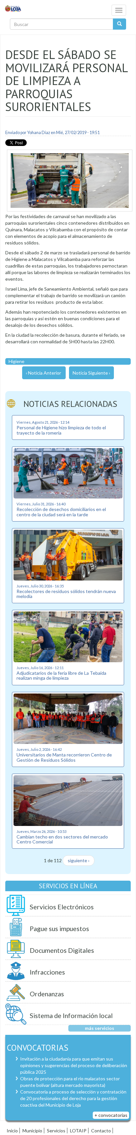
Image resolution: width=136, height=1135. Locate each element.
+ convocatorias (110, 1115)
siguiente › (78, 860)
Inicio (12, 1130)
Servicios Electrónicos (62, 907)
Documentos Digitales (62, 950)
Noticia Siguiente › (91, 373)
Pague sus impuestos (59, 928)
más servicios (99, 1028)
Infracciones (47, 972)
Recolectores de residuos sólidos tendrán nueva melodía (66, 593)
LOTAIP (78, 1130)
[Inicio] (13, 8)
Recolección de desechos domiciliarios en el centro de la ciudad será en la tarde (61, 511)
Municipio (32, 1130)
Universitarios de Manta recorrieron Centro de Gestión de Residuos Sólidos (64, 757)
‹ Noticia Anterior (43, 373)
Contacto (101, 1130)
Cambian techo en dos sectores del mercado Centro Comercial (62, 839)
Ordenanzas (47, 994)
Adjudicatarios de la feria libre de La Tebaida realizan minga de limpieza (61, 675)
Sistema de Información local (71, 1015)
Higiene (16, 361)
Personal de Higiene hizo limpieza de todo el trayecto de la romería (61, 430)
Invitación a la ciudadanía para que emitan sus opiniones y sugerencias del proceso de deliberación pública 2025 (73, 1065)
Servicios (56, 1130)
